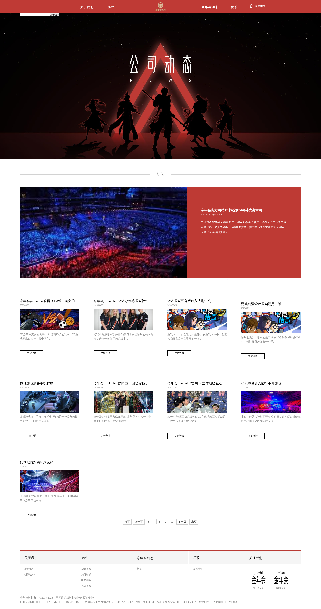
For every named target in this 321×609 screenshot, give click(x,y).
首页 (127, 521)
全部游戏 (86, 585)
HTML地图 (231, 602)
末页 (194, 521)
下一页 (182, 521)
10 (172, 521)
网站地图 (204, 602)
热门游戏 (86, 574)
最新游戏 (86, 568)
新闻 (139, 568)
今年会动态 (210, 7)
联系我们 (198, 568)
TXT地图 (217, 602)
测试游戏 (86, 580)
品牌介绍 (29, 568)
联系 (234, 7)
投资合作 (29, 574)
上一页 (139, 521)
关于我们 (87, 7)
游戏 (111, 7)
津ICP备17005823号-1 (148, 602)
